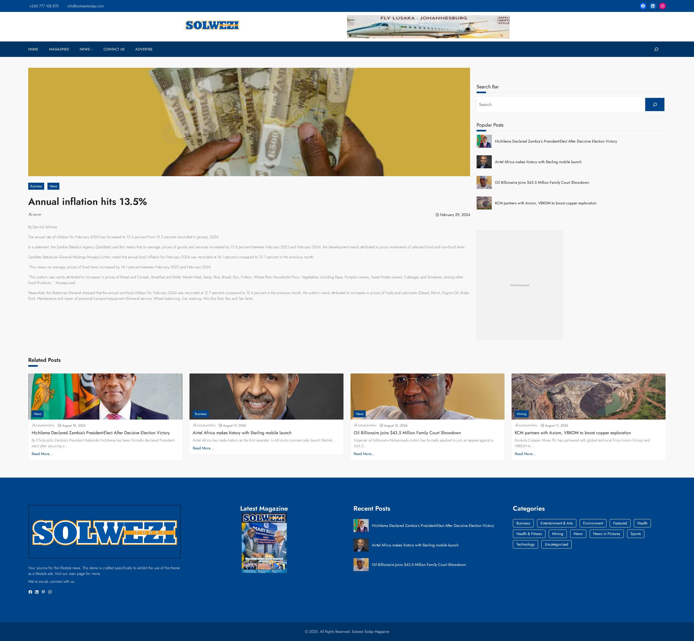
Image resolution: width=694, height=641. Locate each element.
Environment (593, 523)
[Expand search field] (656, 49)
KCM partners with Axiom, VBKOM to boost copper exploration (545, 203)
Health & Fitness (529, 533)
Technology (525, 544)
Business (36, 186)
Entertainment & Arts (557, 523)
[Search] (654, 104)
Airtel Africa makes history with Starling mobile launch (538, 162)
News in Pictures (606, 533)
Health (642, 523)
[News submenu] (92, 49)
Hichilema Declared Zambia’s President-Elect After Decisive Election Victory (556, 141)
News (53, 186)
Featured (620, 523)
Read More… (42, 453)
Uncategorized (556, 544)
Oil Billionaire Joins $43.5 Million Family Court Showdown (542, 182)
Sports (636, 533)
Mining (521, 413)
